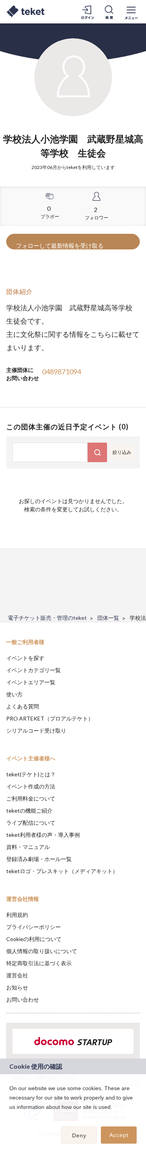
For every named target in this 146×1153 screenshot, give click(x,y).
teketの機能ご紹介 (29, 810)
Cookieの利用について (34, 939)
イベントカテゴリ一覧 (33, 670)
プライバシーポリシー (33, 926)
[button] (10, 1117)
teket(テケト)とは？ (31, 774)
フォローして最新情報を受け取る (60, 245)
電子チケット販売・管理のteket (47, 617)
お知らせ (17, 987)
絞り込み (122, 452)
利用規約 (17, 914)
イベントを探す (25, 658)
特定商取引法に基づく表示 (39, 963)
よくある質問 (22, 706)
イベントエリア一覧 (30, 682)
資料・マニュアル (28, 846)
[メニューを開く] (131, 11)
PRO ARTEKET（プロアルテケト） (49, 718)
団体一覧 (108, 617)
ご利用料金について (30, 798)
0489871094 (61, 371)
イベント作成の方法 (30, 786)
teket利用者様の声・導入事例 (43, 834)
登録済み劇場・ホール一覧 (39, 859)
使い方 (14, 694)
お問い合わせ (22, 999)
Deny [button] (79, 1135)
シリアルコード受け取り (36, 730)
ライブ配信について (30, 822)
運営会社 (17, 975)
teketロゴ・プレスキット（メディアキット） (62, 871)
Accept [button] (118, 1135)
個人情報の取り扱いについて (41, 951)
